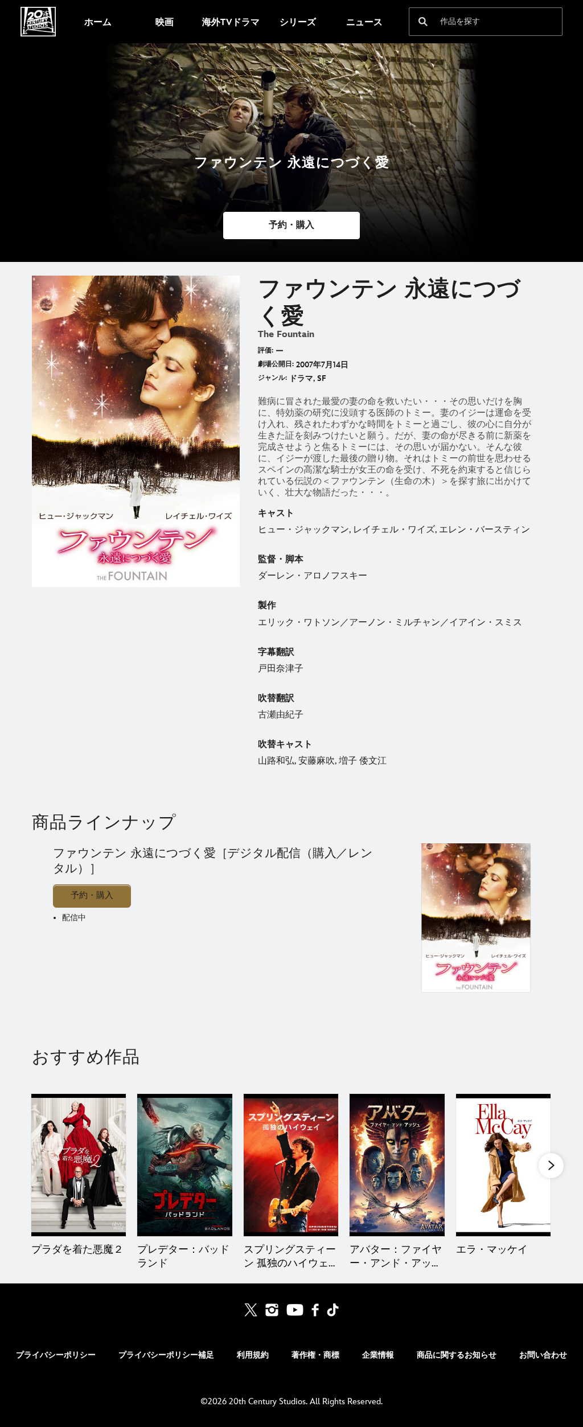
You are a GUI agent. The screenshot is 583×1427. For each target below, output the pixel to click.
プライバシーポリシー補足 (166, 1355)
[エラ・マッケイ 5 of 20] (503, 1165)
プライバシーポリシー (56, 1355)
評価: (265, 350)
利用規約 (253, 1355)
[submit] (423, 21)
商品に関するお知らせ (456, 1355)
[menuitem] (97, 22)
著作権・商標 (315, 1355)
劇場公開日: (276, 364)
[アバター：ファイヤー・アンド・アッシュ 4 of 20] (397, 1165)
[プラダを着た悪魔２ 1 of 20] (78, 1165)
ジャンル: (272, 378)
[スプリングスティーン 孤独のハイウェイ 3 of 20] (291, 1165)
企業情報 (378, 1355)
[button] (291, 225)
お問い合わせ (543, 1355)
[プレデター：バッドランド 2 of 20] (184, 1165)
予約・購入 (92, 895)
